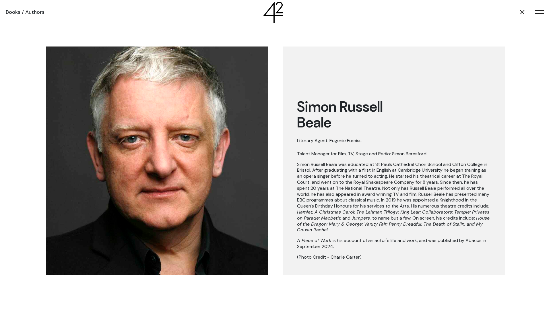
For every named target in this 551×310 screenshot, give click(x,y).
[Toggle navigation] (539, 12)
